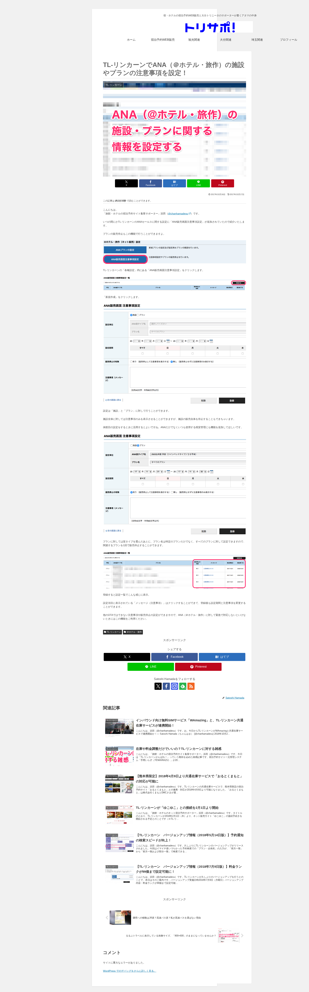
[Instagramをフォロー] (174, 686)
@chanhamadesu (178, 213)
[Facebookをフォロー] (166, 686)
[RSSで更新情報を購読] (191, 686)
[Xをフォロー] (158, 686)
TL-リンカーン (114, 632)
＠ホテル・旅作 (134, 632)
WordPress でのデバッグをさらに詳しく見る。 (129, 970)
